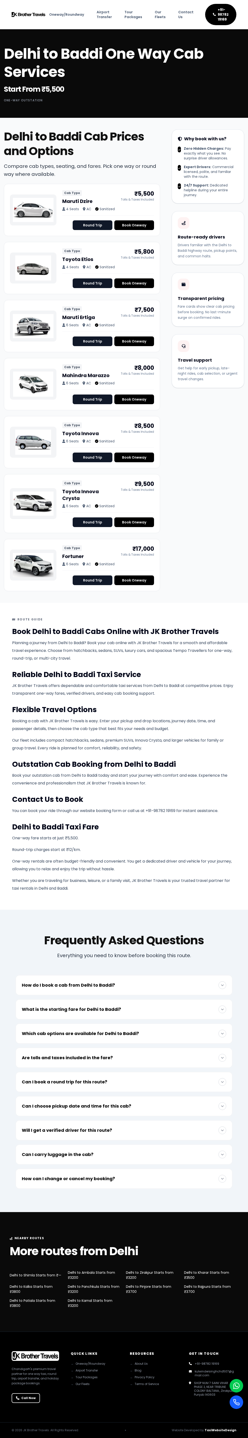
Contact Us (186, 14)
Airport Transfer (104, 14)
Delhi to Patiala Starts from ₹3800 (32, 1303)
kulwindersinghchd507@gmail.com (214, 1373)
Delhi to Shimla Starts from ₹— (35, 1275)
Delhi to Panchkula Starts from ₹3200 (93, 1289)
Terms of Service (144, 1384)
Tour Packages (133, 14)
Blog (135, 1370)
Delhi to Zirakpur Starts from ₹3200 (149, 1275)
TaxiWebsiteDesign (220, 1430)
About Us (139, 1364)
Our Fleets (160, 14)
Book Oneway (134, 225)
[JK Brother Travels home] (28, 14)
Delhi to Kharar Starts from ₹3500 (206, 1275)
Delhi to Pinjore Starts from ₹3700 (148, 1289)
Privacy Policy (142, 1377)
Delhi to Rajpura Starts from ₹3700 (207, 1289)
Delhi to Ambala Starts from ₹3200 (91, 1275)
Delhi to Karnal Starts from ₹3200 (90, 1303)
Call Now (28, 1398)
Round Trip (92, 225)
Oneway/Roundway (66, 14)
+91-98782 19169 (223, 14)
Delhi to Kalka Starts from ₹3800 (31, 1289)
